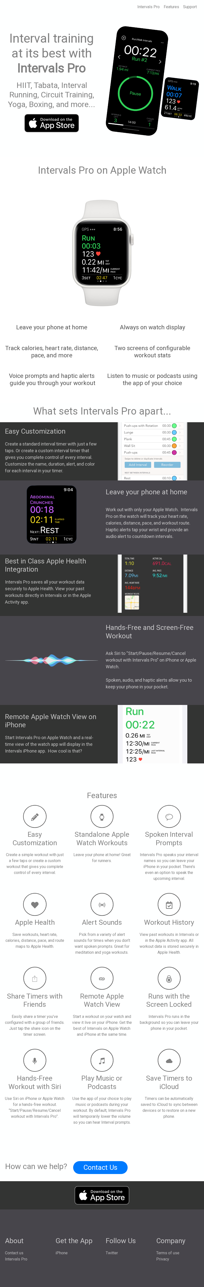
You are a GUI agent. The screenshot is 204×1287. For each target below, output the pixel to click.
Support (190, 6)
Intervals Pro (148, 6)
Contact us (14, 1253)
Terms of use (167, 1253)
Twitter (112, 1253)
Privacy (162, 1259)
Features (171, 6)
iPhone (61, 1253)
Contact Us (100, 1167)
